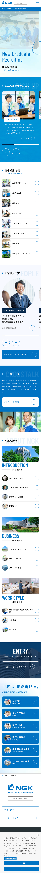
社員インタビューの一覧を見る (16, 354)
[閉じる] (38, 835)
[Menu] (37, 3)
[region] (20, 852)
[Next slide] (16, 152)
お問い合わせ (9, 810)
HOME (6, 776)
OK (21, 869)
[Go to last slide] (6, 152)
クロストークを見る (12, 402)
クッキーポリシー (10, 858)
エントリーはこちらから (17, 666)
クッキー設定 (21, 863)
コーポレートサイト (12, 818)
